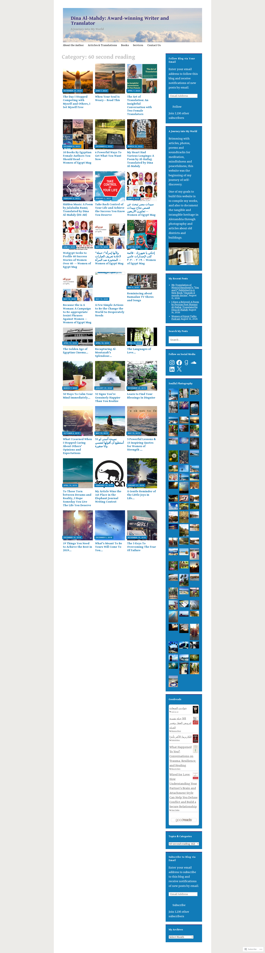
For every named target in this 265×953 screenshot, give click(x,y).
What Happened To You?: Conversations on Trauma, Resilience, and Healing (182, 756)
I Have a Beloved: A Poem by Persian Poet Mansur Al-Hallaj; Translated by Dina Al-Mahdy (185, 306)
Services (138, 45)
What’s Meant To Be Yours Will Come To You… (108, 547)
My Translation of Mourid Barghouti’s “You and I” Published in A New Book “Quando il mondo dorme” (185, 290)
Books (125, 45)
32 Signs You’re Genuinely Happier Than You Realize (107, 397)
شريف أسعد (174, 712)
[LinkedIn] (172, 369)
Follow (177, 106)
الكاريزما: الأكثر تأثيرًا (180, 736)
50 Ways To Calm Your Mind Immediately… (78, 395)
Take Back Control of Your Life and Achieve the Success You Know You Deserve (110, 210)
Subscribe (179, 905)
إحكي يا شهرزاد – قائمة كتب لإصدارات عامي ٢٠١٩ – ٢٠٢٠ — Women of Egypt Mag (141, 258)
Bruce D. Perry (175, 769)
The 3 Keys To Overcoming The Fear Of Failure (141, 547)
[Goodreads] (186, 362)
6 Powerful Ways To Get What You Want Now (108, 156)
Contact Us (154, 45)
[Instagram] (172, 362)
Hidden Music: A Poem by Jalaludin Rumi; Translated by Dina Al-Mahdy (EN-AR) (78, 210)
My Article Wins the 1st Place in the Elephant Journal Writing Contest (108, 497)
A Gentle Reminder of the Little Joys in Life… (141, 495)
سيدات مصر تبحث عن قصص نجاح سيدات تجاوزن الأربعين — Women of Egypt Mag (141, 210)
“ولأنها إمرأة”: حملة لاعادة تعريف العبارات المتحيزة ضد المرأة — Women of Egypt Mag (109, 258)
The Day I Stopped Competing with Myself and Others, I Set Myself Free (76, 102)
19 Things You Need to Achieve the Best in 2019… (77, 547)
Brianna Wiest (176, 731)
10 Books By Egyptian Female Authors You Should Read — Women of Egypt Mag (77, 158)
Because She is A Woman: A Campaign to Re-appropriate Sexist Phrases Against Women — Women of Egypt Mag (77, 313)
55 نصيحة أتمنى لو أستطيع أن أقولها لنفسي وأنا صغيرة (109, 443)
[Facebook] (179, 362)
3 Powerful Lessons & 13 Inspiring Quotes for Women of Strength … (141, 444)
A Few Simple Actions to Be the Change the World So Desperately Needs (109, 310)
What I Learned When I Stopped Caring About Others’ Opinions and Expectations (77, 446)
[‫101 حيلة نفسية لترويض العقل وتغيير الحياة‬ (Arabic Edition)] (195, 723)
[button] (173, 395)
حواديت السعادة (178, 708)
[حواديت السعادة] (195, 712)
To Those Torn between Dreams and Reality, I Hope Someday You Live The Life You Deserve (77, 498)
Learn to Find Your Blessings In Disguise (141, 395)
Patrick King (175, 740)
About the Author (73, 45)
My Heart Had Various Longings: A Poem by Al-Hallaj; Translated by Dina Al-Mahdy (140, 159)
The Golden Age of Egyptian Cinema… (75, 350)
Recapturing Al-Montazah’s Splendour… (105, 352)
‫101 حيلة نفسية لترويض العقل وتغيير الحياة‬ (180, 723)
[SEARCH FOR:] (184, 339)
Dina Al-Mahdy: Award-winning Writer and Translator (120, 20)
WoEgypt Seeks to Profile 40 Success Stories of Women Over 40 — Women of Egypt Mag (77, 260)
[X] (179, 369)
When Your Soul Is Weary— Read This (107, 98)
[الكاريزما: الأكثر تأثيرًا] (195, 741)
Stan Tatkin (175, 810)
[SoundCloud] (193, 362)
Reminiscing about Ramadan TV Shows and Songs (140, 297)
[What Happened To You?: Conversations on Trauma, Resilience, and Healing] (195, 752)
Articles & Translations (102, 45)
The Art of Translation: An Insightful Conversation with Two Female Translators (139, 105)
